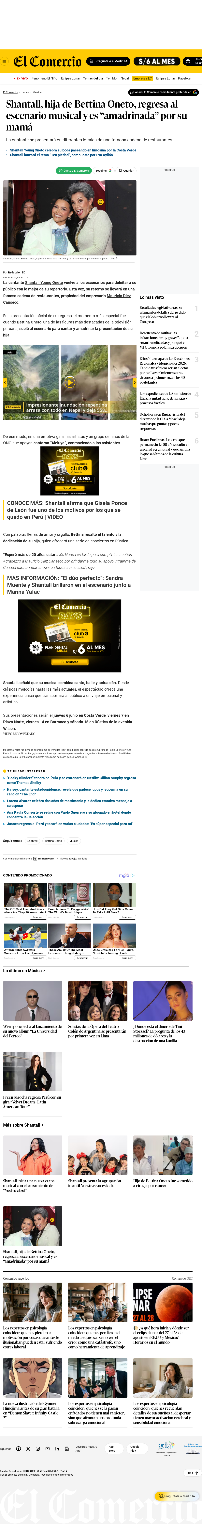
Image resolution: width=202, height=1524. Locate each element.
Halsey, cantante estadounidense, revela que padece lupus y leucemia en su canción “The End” (67, 791)
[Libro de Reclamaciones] (193, 1448)
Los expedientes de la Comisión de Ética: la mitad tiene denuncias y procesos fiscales (165, 398)
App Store (112, 1448)
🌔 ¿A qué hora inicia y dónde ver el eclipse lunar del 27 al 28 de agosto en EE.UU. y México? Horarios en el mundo (161, 1334)
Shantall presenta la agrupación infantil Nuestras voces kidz (94, 1183)
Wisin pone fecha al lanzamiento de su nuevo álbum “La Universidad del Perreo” (32, 1031)
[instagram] (38, 1448)
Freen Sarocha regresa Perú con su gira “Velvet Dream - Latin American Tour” (32, 1102)
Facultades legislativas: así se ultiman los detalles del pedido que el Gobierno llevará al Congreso (163, 314)
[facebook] (18, 1448)
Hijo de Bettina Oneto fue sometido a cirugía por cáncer (163, 1183)
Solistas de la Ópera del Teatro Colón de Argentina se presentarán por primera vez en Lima (97, 1031)
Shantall (32, 840)
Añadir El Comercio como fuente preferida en (163, 92)
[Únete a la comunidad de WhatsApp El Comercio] (74, 170)
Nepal (125, 78)
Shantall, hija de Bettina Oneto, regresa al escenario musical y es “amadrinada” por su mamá (30, 1256)
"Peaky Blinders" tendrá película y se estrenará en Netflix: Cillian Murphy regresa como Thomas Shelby (71, 780)
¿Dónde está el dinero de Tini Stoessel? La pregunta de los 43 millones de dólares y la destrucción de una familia (159, 1033)
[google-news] (67, 1448)
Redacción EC (16, 272)
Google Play (134, 1448)
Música (73, 840)
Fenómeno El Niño (44, 78)
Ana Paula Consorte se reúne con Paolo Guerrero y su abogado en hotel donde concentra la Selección (69, 814)
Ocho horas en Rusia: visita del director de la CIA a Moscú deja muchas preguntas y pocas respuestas (163, 421)
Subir (190, 1472)
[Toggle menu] (4, 61)
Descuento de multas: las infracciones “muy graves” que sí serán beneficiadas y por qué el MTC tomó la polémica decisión (164, 339)
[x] (28, 1448)
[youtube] (47, 1448)
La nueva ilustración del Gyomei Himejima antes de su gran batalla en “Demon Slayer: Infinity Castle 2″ (31, 1410)
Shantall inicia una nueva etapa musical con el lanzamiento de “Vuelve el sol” (29, 1185)
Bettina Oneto (53, 840)
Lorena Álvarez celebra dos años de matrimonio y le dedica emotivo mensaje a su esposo (69, 803)
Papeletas (185, 78)
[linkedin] (57, 1448)
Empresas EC (142, 78)
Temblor (112, 78)
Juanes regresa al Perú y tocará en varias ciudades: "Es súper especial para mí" (70, 824)
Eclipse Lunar (70, 78)
